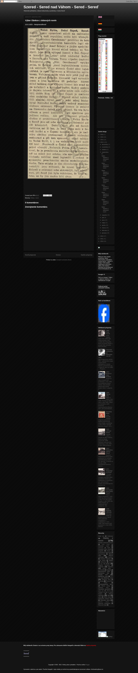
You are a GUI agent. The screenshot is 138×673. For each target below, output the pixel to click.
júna (103, 220)
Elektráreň (100, 547)
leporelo (110, 566)
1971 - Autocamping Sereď (109, 470)
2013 (102, 142)
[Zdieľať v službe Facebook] (49, 195)
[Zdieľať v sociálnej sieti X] (47, 195)
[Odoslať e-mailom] (44, 195)
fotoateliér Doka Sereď (104, 549)
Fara (108, 547)
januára (104, 233)
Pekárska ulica (106, 579)
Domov (58, 255)
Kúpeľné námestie (104, 565)
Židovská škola (105, 600)
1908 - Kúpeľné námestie (109, 510)
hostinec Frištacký (105, 558)
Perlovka (100, 581)
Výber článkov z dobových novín (40, 20)
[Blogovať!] (46, 195)
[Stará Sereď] (104, 322)
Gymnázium (101, 554)
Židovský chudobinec (104, 603)
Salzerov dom (103, 587)
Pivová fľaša (109, 581)
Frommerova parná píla (104, 552)
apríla (104, 225)
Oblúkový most (108, 578)
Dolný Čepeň (106, 544)
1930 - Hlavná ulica (108, 394)
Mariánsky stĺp (103, 573)
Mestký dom (103, 574)
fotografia (100, 550)
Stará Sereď (101, 303)
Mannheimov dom (104, 571)
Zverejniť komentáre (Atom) (63, 260)
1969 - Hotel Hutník (108, 332)
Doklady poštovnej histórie (105, 542)
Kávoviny (103, 562)
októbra (104, 149)
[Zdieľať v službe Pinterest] (51, 195)
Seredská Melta (109, 412)
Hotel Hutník (102, 560)
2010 (102, 241)
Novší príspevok (30, 255)
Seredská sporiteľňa (104, 589)
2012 (102, 236)
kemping (111, 562)
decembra (105, 144)
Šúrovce (109, 590)
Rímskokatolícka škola (105, 584)
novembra (105, 147)
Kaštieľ (111, 560)
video (99, 597)
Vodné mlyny (107, 597)
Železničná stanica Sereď (105, 598)
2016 (102, 134)
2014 (102, 139)
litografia (109, 570)
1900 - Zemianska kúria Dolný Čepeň (109, 490)
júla (103, 217)
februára (104, 230)
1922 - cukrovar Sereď (108, 431)
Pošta (105, 582)
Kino (102, 563)
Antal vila (101, 536)
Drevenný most (103, 546)
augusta (104, 215)
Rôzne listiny (106, 586)
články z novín (35, 198)
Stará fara (101, 590)
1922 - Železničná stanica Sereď (109, 451)
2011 (102, 238)
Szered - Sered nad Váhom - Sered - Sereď (61, 7)
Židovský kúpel (102, 605)
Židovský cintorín (103, 601)
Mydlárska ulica (103, 576)
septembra (105, 152)
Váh (108, 595)
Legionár (101, 566)
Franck (108, 550)
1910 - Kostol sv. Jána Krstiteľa (109, 374)
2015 (102, 137)
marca (104, 227)
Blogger (87, 664)
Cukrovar (110, 536)
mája (103, 222)
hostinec (110, 557)
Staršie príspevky (86, 255)
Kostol (107, 563)
